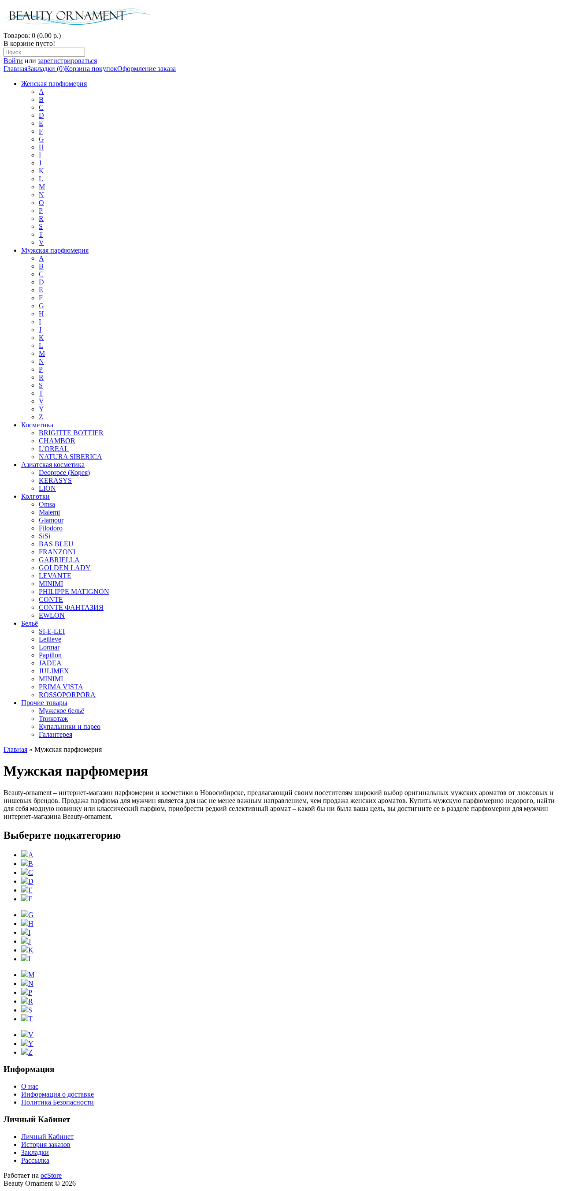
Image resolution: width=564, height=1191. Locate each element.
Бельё (29, 623)
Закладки (35, 1152)
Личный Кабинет (47, 1136)
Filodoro (51, 528)
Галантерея (55, 734)
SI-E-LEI (52, 631)
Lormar (49, 647)
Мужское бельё (61, 710)
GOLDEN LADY (65, 567)
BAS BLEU (56, 544)
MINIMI (51, 583)
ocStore (51, 1175)
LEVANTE (55, 575)
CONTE (51, 599)
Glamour (51, 520)
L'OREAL (54, 448)
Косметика (37, 425)
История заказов (45, 1144)
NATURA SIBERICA (70, 456)
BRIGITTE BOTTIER (71, 433)
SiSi (44, 536)
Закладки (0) (46, 68)
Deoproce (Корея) (64, 472)
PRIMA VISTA (61, 687)
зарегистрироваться (67, 60)
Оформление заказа (146, 68)
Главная (15, 68)
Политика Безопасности (57, 1102)
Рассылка (35, 1160)
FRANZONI (57, 552)
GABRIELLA (59, 560)
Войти (13, 60)
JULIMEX (54, 671)
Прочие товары (44, 702)
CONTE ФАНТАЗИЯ (71, 607)
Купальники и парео (69, 726)
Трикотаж (53, 718)
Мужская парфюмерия (55, 250)
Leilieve (50, 639)
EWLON (52, 615)
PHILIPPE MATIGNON (74, 591)
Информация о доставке (57, 1094)
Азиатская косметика (53, 464)
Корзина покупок (91, 68)
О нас (29, 1086)
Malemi (49, 512)
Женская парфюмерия (54, 83)
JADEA (50, 663)
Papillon (50, 655)
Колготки (35, 496)
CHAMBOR (57, 440)
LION (47, 488)
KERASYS (55, 480)
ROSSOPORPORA (67, 694)
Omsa (47, 504)
